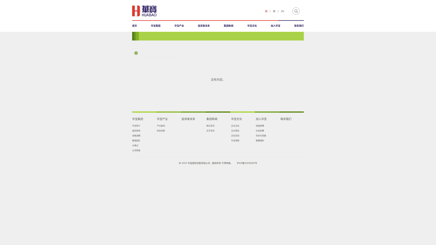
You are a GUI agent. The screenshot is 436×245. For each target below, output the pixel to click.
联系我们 (299, 25)
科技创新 (161, 130)
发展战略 (136, 135)
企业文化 (235, 126)
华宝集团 (155, 25)
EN (282, 11)
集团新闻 (228, 25)
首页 (134, 25)
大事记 (135, 145)
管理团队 (136, 140)
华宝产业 (179, 25)
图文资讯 (210, 126)
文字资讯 (210, 130)
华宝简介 (136, 126)
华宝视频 (235, 140)
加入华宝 (275, 25)
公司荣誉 (136, 150)
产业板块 (161, 126)
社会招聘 (260, 130)
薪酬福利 (260, 140)
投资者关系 (204, 25)
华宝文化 (252, 25)
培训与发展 (261, 135)
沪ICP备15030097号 (247, 163)
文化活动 (235, 135)
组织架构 (136, 130)
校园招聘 (260, 126)
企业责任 (235, 130)
